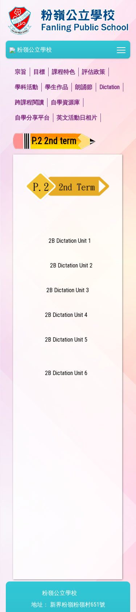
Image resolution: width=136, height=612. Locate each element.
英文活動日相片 (77, 117)
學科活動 (26, 87)
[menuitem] (22, 72)
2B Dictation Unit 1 (70, 240)
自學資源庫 (65, 102)
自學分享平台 (32, 117)
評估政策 (93, 71)
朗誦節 (83, 87)
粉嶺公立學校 (34, 49)
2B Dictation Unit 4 (66, 314)
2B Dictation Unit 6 (66, 373)
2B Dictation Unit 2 (70, 265)
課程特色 (63, 71)
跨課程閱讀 (29, 102)
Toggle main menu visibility (121, 49)
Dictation (109, 87)
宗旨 (20, 71)
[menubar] (68, 94)
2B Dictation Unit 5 (66, 339)
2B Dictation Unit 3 (67, 290)
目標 (39, 71)
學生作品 (56, 87)
